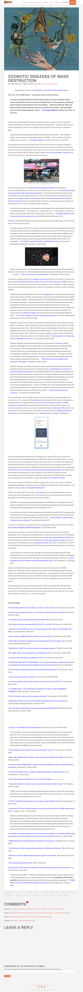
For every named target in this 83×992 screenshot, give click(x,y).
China (17, 892)
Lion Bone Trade (54, 892)
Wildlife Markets (35, 895)
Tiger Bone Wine (8, 895)
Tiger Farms (17, 895)
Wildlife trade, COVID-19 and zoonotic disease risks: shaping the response (32, 648)
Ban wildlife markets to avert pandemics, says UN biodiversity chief (30, 653)
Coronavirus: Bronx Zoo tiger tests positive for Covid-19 (26, 657)
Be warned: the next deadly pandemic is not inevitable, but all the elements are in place (36, 612)
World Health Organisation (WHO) (42, 188)
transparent (41, 492)
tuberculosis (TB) (59, 408)
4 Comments (53, 84)
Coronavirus (29, 892)
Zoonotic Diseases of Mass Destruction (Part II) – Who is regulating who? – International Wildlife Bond (40, 913)
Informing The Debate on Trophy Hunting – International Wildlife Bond (31, 916)
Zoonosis (59, 895)
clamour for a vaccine (40, 279)
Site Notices (32, 985)
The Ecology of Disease (49, 110)
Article (43, 84)
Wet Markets (26, 895)
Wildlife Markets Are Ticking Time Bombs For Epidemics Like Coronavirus (32, 841)
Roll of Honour (49, 985)
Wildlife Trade (45, 895)
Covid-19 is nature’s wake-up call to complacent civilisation (27, 696)
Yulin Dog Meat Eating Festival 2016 (20, 863)
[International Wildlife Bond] (8, 2)
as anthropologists (54, 369)
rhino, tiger (48, 540)
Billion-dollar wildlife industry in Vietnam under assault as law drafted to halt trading (35, 757)
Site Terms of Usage (40, 985)
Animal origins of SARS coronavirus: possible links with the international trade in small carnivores (39, 867)
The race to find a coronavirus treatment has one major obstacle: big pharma (33, 669)
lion (42, 540)
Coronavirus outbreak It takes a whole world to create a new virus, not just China (34, 681)
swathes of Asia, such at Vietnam (29, 198)
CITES (57, 459)
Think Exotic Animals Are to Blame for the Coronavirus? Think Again (29, 779)
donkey (61, 540)
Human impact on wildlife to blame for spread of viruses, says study (30, 636)
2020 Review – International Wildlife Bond (22, 920)
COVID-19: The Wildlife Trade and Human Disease (25, 727)
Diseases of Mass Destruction (41, 892)
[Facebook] (38, 987)
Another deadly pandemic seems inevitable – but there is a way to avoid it (32, 608)
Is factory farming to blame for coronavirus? (22, 677)
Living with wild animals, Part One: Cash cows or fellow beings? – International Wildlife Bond (37, 909)
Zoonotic (66, 895)
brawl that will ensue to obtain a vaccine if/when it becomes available (42, 282)
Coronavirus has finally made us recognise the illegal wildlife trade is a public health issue (37, 772)
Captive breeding (9, 892)
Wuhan (52, 895)
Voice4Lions (64, 413)
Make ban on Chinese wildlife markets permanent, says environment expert (32, 855)
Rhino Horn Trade (72, 892)
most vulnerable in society (59, 152)
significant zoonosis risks (43, 543)
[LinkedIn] (44, 987)
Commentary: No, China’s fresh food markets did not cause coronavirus (31, 808)
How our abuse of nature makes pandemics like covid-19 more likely (30, 624)
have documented (26, 371)
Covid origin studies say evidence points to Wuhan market (27, 619)
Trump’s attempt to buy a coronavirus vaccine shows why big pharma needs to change (35, 784)
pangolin (56, 540)
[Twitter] (41, 987)
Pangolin (63, 892)
